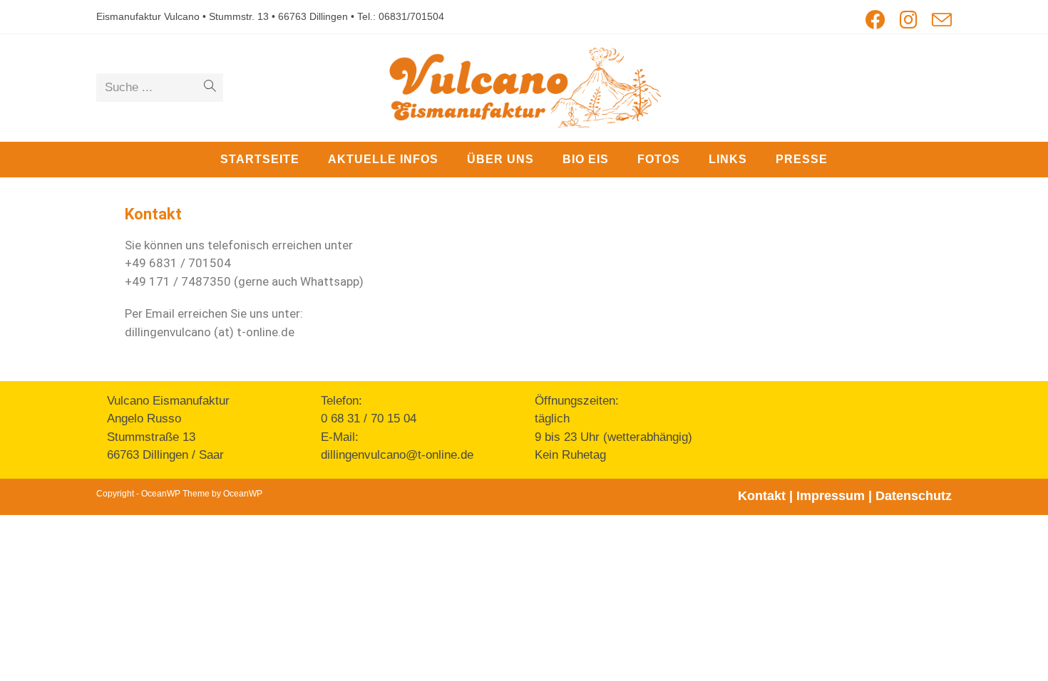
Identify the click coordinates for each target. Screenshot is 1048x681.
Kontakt (762, 496)
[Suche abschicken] (209, 87)
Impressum (830, 496)
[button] (1017, 20)
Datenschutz (913, 496)
